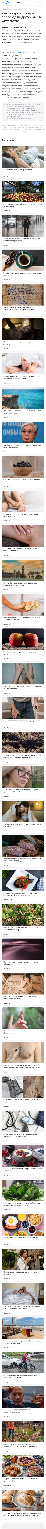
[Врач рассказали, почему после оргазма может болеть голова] (23, 989)
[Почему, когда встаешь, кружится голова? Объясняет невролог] (23, 955)
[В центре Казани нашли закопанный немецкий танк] (23, 1092)
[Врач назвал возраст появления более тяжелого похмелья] (23, 1402)
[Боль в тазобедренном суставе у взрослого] (23, 713)
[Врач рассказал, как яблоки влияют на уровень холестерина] (23, 197)
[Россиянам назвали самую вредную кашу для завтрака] (23, 1161)
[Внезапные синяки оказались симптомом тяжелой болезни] (23, 541)
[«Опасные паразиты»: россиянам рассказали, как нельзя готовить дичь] (23, 851)
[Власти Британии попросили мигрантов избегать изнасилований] (23, 576)
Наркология (18, 9)
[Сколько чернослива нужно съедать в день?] (23, 472)
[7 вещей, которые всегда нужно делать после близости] (23, 817)
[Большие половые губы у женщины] (23, 162)
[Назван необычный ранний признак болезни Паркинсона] (23, 1023)
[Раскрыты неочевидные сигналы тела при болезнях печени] (23, 507)
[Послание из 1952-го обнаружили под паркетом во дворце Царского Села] (23, 300)
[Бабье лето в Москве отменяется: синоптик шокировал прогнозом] (23, 231)
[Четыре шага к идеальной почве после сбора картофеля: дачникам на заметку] (23, 748)
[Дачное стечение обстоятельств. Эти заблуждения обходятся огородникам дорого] (23, 1437)
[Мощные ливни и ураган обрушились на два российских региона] (23, 1368)
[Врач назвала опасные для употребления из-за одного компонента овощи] (23, 1196)
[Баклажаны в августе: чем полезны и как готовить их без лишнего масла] (23, 886)
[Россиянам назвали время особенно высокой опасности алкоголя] (23, 1333)
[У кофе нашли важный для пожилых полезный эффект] (23, 266)
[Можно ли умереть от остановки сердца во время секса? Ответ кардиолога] (23, 369)
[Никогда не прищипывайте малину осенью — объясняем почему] (23, 920)
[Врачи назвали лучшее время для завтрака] (23, 1230)
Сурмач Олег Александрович (22, 52)
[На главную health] (14, 2)
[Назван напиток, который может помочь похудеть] (23, 1265)
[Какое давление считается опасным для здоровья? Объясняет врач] (23, 1127)
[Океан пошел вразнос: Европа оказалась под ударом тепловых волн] (23, 403)
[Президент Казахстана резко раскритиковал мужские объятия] (23, 438)
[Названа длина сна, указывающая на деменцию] (23, 334)
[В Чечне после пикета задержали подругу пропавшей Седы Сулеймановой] (23, 782)
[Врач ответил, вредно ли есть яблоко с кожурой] (23, 644)
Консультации (6, 9)
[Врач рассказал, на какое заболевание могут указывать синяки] (23, 679)
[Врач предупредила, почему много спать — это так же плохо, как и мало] (23, 1299)
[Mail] (7, 2)
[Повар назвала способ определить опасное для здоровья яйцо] (23, 610)
